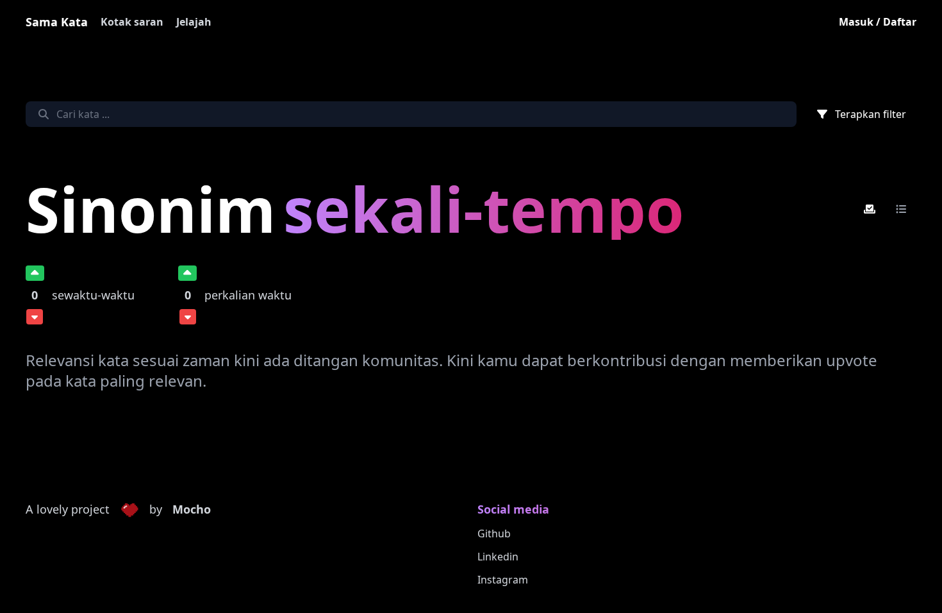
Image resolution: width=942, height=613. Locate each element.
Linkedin (497, 557)
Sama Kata (57, 21)
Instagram (502, 580)
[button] (129, 510)
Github (494, 533)
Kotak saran (132, 22)
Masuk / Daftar (877, 22)
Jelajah (193, 22)
